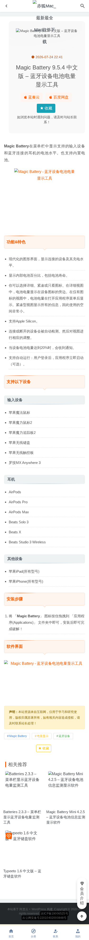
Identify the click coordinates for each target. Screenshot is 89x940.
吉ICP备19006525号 (54, 913)
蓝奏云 (33, 97)
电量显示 (42, 736)
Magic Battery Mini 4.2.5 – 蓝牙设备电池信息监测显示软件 (65, 817)
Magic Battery (18, 736)
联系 (55, 936)
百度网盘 (60, 97)
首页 (11, 936)
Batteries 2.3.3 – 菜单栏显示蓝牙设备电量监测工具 (22, 817)
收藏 (48, 108)
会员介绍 (82, 896)
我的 (77, 936)
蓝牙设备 (64, 736)
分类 (33, 936)
